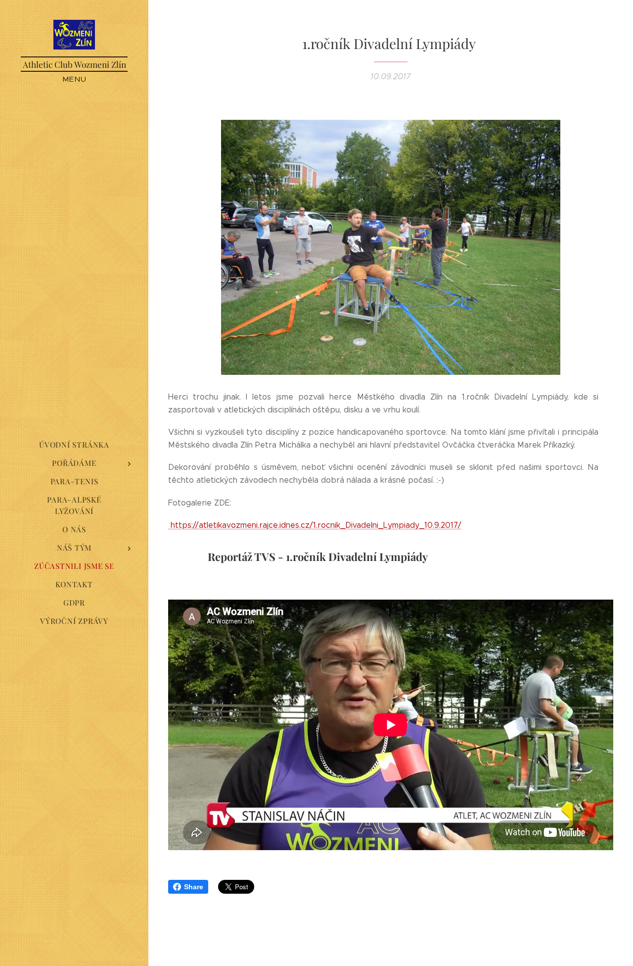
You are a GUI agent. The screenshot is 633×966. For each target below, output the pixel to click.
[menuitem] (74, 445)
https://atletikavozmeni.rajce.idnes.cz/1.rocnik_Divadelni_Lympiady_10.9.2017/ (314, 525)
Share (193, 887)
